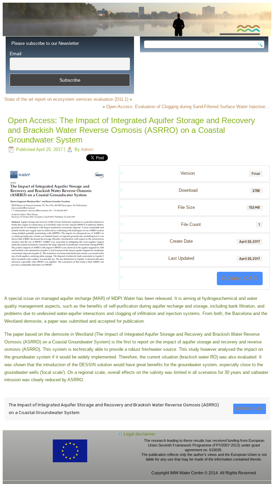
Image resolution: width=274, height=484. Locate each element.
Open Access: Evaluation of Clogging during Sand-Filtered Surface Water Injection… (188, 106)
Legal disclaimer (139, 433)
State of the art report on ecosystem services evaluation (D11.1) (66, 99)
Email (15, 53)
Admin (87, 149)
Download (239, 278)
